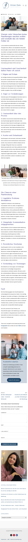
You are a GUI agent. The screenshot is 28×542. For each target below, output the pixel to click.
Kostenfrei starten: (10, 362)
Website (3, 437)
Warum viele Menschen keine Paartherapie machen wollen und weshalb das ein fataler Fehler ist (13, 501)
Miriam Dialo (4, 14)
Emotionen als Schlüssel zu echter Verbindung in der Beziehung (13, 495)
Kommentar (4, 412)
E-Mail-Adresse (4, 431)
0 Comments (18, 14)
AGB (8, 539)
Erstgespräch (4, 325)
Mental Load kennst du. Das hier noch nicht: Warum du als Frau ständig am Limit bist (13, 489)
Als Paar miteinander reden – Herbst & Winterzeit (12, 505)
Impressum (3, 539)
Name (2, 425)
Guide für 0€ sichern (14, 380)
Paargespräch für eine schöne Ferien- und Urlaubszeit (14, 509)
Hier (9, 369)
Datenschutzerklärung (15, 539)
